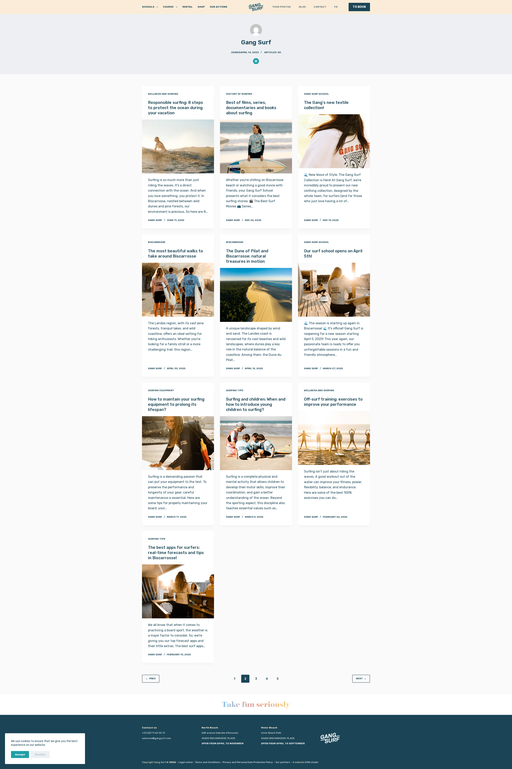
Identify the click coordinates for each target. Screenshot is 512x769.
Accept (20, 754)
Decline (40, 754)
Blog (302, 6)
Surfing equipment (161, 390)
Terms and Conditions (207, 762)
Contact (320, 6)
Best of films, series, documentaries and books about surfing (251, 107)
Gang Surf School (316, 94)
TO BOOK (359, 7)
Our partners (283, 762)
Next (359, 678)
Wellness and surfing (163, 94)
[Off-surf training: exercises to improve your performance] (334, 438)
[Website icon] (256, 61)
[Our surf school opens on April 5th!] (334, 290)
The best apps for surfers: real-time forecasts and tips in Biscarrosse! (176, 552)
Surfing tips (234, 390)
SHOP (201, 6)
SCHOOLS (148, 6)
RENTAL (187, 6)
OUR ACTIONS (218, 6)
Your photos (281, 6)
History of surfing (239, 94)
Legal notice (185, 762)
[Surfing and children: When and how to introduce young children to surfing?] (256, 443)
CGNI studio (311, 762)
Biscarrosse (156, 242)
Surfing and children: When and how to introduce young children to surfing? (255, 404)
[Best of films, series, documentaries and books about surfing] (256, 146)
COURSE (168, 6)
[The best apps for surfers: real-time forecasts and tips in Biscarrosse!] (178, 591)
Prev (152, 678)
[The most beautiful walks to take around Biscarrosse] (178, 290)
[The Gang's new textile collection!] (334, 141)
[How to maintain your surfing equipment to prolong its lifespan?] (178, 443)
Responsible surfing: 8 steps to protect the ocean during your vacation (175, 107)
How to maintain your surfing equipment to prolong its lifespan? (176, 404)
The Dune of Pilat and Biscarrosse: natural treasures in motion (247, 256)
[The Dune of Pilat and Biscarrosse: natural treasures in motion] (256, 295)
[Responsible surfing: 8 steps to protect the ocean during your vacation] (178, 146)
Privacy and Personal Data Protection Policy (248, 762)
